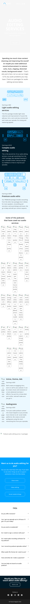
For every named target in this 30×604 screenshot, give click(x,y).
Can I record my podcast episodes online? (14, 546)
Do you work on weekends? (9, 527)
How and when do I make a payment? (12, 558)
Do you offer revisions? (8, 514)
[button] (15, 514)
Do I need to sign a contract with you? (13, 533)
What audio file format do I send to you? (13, 552)
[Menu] (27, 4)
